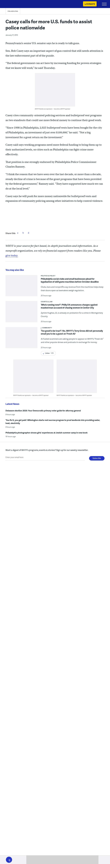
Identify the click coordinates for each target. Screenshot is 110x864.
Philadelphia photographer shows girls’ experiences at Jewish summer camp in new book (46, 432)
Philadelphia (13, 11)
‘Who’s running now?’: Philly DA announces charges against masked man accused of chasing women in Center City (69, 306)
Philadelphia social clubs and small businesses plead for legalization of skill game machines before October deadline (70, 280)
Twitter (23, 232)
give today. (12, 255)
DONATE (90, 3)
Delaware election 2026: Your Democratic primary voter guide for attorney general (43, 410)
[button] (9, 860)
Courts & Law (47, 302)
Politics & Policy (48, 276)
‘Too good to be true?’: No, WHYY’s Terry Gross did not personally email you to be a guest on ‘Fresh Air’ (72, 332)
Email (28, 232)
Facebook (17, 232)
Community (47, 328)
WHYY (10, 4)
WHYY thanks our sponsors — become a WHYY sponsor (52, 109)
